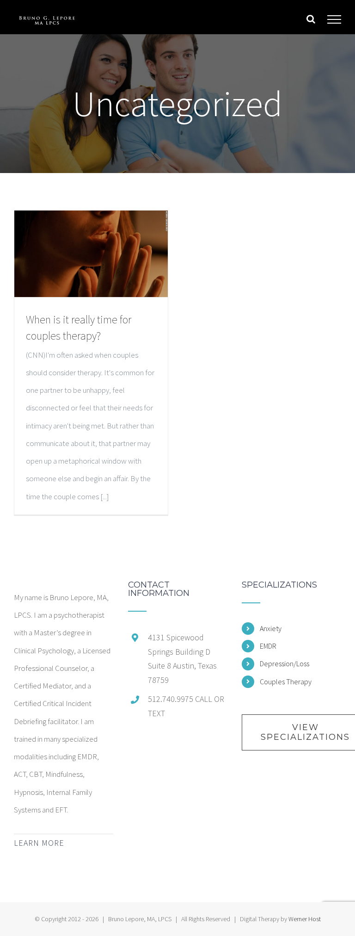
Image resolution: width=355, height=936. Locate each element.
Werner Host (304, 919)
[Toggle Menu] (334, 19)
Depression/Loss (284, 663)
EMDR (268, 646)
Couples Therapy (286, 681)
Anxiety (271, 628)
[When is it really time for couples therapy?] (91, 254)
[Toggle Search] (310, 19)
